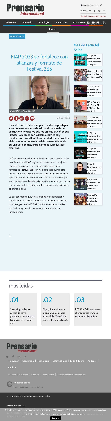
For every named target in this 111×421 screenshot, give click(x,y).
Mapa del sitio (48, 374)
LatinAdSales (61, 22)
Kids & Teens (79, 22)
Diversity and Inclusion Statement (71, 374)
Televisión (11, 22)
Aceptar (55, 418)
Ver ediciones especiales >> (93, 16)
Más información (78, 414)
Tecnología (43, 22)
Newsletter (23, 374)
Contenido (27, 22)
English (52, 29)
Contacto (35, 374)
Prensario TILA (37, 387)
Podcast (92, 360)
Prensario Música (21, 387)
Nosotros (12, 374)
